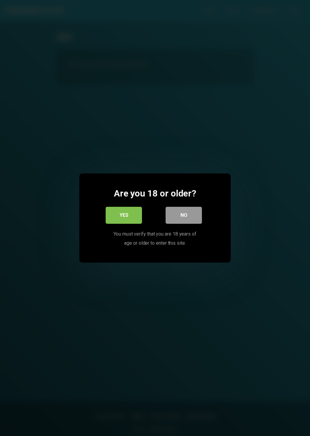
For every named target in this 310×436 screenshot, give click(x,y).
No (183, 215)
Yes (124, 215)
